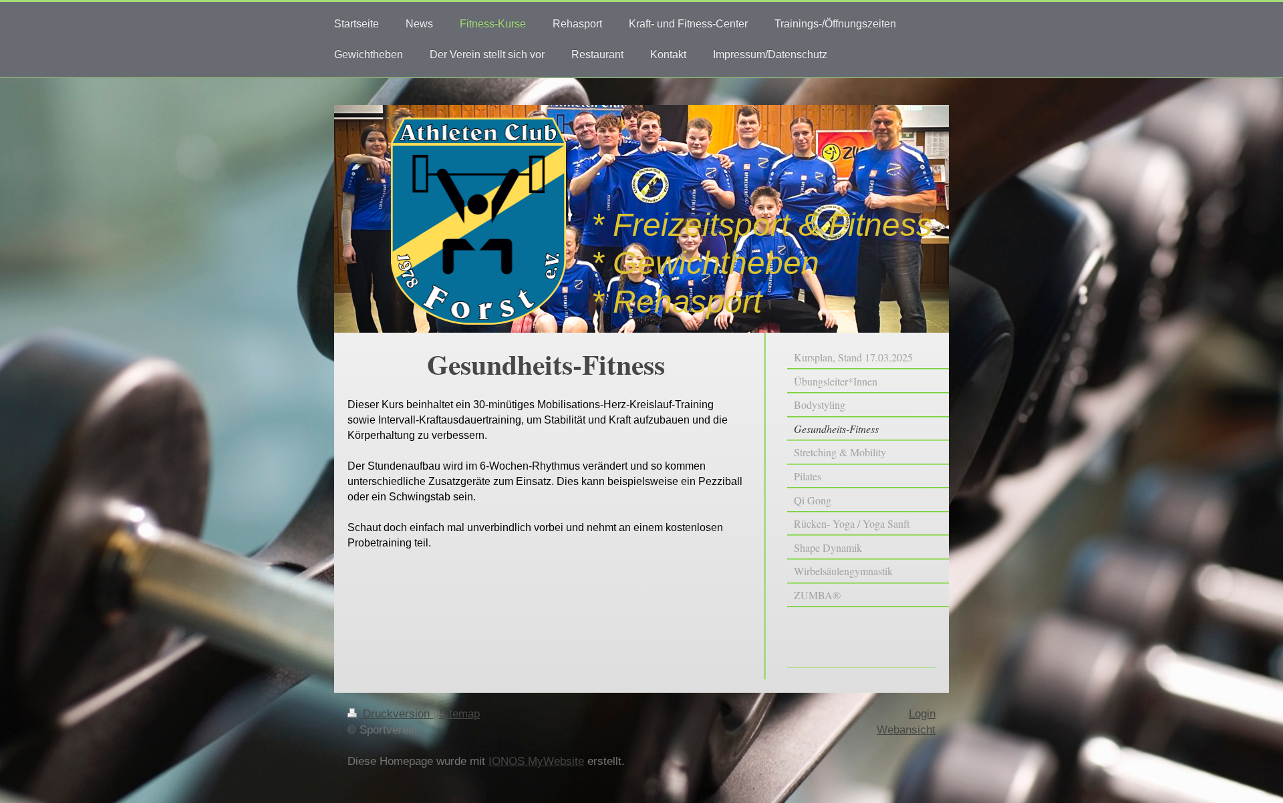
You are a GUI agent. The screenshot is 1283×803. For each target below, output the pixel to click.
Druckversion (396, 713)
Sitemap (459, 713)
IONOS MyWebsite (536, 761)
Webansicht (906, 730)
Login (922, 713)
